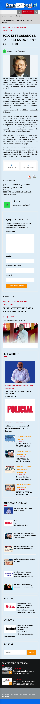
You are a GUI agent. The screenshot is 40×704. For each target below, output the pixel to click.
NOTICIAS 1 (7, 27)
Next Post (7, 296)
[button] (19, 12)
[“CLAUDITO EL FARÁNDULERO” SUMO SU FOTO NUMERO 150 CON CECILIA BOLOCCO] (10, 453)
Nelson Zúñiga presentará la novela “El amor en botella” (25, 478)
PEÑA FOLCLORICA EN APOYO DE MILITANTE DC (24, 493)
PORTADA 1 (24, 27)
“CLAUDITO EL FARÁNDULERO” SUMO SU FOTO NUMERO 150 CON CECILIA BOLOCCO (24, 460)
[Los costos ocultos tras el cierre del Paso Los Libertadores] (7, 670)
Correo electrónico (13, 266)
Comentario (11, 231)
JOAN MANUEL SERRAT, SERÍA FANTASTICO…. (18, 392)
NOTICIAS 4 (32, 694)
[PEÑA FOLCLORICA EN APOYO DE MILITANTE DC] (10, 487)
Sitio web (9, 275)
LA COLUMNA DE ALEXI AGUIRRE (15, 385)
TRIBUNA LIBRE (22, 469)
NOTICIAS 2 (14, 694)
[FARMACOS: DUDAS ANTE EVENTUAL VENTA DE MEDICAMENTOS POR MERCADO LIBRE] (7, 681)
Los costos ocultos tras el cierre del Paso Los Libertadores (23, 672)
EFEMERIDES (11, 354)
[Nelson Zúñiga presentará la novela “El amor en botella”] (10, 469)
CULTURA (20, 467)
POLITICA (15, 27)
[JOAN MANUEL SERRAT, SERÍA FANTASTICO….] (20, 372)
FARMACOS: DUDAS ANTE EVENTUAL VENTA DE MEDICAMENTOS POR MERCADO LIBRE (24, 683)
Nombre (9, 256)
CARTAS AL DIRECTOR (24, 436)
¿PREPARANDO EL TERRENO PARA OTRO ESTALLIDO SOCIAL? (24, 445)
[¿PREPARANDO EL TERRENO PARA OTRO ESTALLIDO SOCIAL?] (10, 438)
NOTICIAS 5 (5, 696)
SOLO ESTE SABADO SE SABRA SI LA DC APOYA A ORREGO (20, 40)
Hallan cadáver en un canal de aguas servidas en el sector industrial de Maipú (18, 427)
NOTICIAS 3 (23, 694)
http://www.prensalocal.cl (21, 205)
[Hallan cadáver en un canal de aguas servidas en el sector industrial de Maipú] (20, 410)
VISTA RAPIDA (8, 31)
